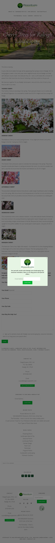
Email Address (19, 279)
